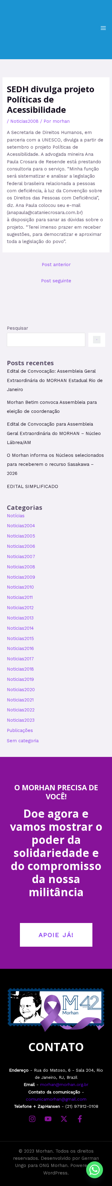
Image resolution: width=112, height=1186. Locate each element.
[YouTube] (48, 1118)
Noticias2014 (20, 628)
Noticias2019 (20, 679)
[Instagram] (32, 1118)
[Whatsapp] (94, 1169)
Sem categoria (23, 741)
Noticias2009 (21, 577)
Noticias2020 (21, 689)
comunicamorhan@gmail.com (56, 1099)
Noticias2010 (20, 587)
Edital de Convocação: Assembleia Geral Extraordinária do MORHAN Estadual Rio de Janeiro (55, 380)
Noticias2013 (20, 618)
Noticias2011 (20, 597)
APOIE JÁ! (56, 935)
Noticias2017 (20, 659)
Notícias (16, 516)
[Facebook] (79, 1118)
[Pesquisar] (96, 340)
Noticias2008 (24, 121)
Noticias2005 (21, 536)
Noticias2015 (20, 638)
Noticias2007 (21, 556)
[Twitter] (64, 1118)
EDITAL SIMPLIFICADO (32, 486)
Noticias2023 (21, 720)
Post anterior (56, 264)
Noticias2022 (21, 710)
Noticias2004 (21, 525)
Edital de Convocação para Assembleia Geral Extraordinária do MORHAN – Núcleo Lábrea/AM (54, 433)
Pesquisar (17, 328)
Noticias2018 (20, 669)
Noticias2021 (20, 700)
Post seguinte (56, 281)
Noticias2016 (20, 648)
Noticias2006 (21, 546)
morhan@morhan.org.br (64, 1084)
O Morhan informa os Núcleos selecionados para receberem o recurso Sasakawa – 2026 (55, 464)
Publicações (20, 730)
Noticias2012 (20, 607)
